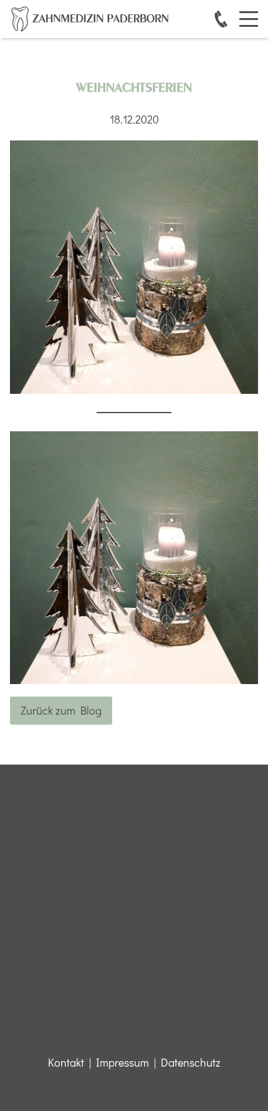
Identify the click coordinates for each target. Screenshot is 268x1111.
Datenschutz (191, 1062)
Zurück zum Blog (61, 710)
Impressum (122, 1062)
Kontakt (66, 1062)
